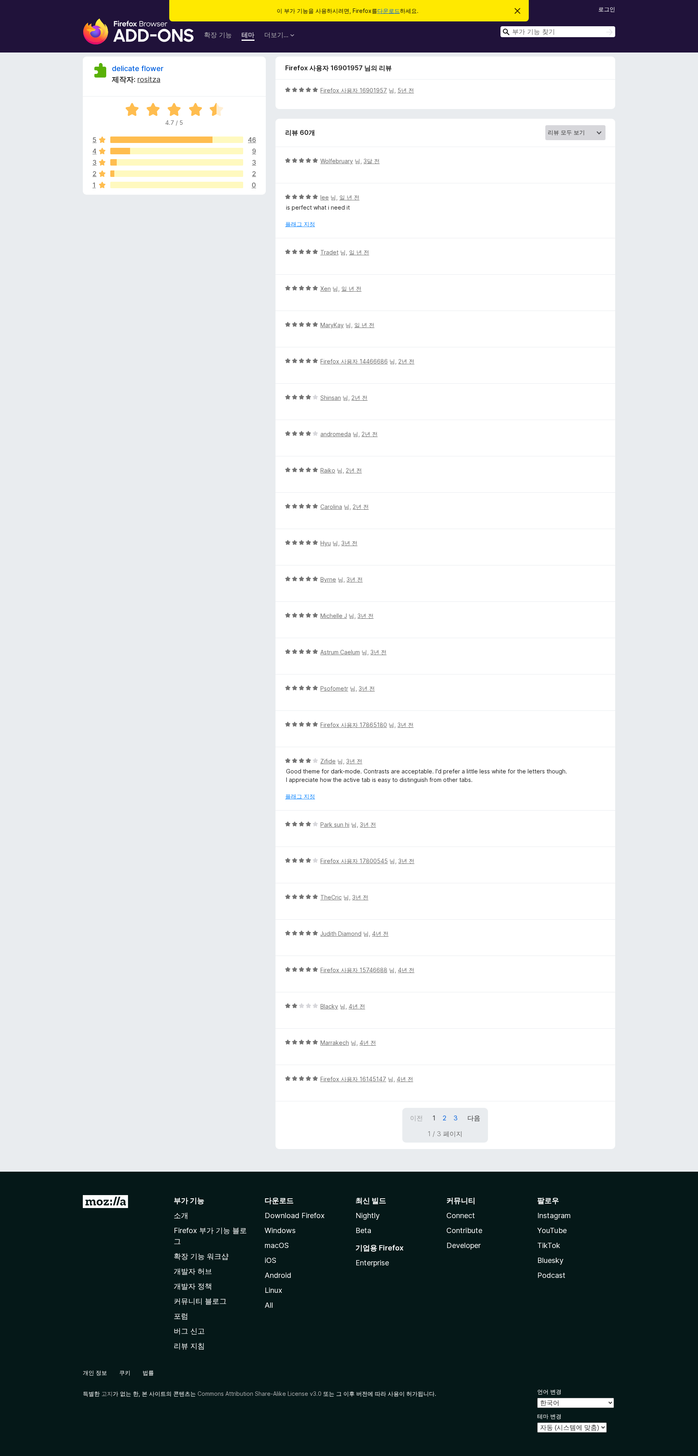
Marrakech (334, 1042)
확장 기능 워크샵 (201, 1256)
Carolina (331, 506)
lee (324, 197)
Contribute (464, 1230)
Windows (280, 1230)
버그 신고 (189, 1331)
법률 (148, 1372)
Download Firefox (295, 1215)
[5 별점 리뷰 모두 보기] (176, 140)
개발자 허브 (193, 1271)
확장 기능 (218, 35)
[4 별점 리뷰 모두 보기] (176, 151)
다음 (473, 1118)
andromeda (335, 434)
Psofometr (334, 688)
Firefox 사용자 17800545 (354, 860)
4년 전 (380, 933)
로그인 (606, 9)
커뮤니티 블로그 (200, 1301)
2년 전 (406, 361)
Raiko (327, 470)
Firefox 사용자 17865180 (353, 724)
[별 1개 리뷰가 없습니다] (176, 185)
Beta (363, 1230)
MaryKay (332, 324)
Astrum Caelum (340, 652)
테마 (248, 35)
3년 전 (349, 543)
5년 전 (405, 90)
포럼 (181, 1316)
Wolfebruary (336, 161)
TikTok (548, 1245)
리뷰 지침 (189, 1346)
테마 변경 (549, 1416)
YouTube (552, 1230)
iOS (270, 1260)
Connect (460, 1215)
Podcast (551, 1275)
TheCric (331, 897)
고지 (107, 1393)
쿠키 (124, 1372)
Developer (463, 1245)
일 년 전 (349, 197)
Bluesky (550, 1260)
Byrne (328, 579)
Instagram (554, 1215)
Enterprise (372, 1263)
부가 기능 (189, 1200)
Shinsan (330, 397)
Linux (273, 1290)
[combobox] (557, 31)
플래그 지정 (300, 224)
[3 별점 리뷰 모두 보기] (176, 162)
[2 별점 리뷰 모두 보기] (176, 173)
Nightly (367, 1215)
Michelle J (333, 615)
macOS (277, 1245)
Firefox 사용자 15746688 (353, 969)
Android (278, 1275)
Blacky (329, 1006)
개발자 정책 (193, 1286)
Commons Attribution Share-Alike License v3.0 (260, 1393)
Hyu (325, 543)
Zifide (328, 761)
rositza (148, 79)
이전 (416, 1118)
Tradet (329, 252)
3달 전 (372, 161)
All (269, 1305)
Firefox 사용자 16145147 (353, 1079)
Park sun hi (334, 824)
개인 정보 (95, 1372)
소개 (181, 1215)
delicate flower (138, 68)
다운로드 (388, 10)
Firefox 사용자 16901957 (353, 90)
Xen (325, 288)
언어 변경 (549, 1391)
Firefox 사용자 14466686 (354, 361)
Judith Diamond (341, 933)
